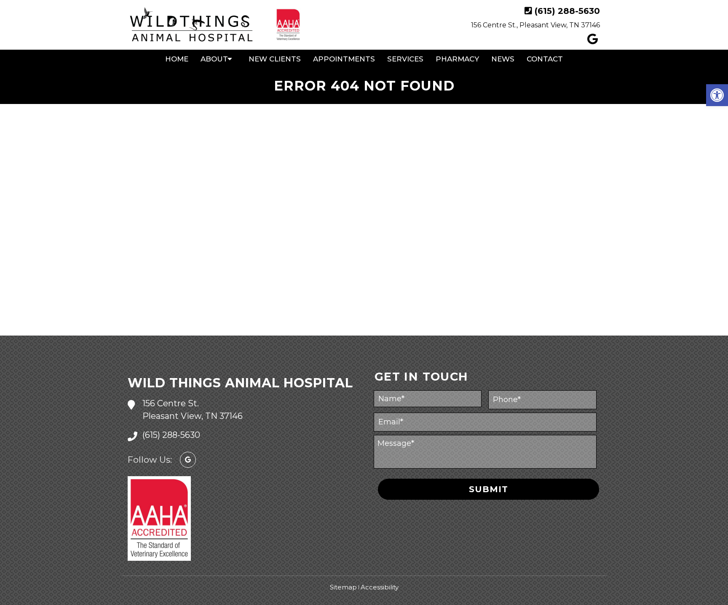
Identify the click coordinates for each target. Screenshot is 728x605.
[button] (717, 95)
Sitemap (343, 587)
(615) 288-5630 (567, 11)
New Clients (275, 59)
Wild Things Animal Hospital (240, 383)
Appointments (344, 59)
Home (176, 59)
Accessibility (380, 587)
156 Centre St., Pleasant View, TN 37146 (535, 25)
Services (405, 59)
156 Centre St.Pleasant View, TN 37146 (192, 409)
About (214, 59)
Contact (545, 59)
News (502, 59)
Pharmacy (457, 59)
